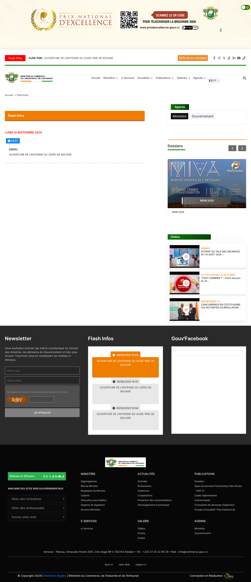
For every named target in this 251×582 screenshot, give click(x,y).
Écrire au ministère (194, 58)
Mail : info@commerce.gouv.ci (189, 551)
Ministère (200, 528)
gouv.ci (109, 564)
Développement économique (153, 504)
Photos (141, 533)
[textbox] (37, 499)
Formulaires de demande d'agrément (214, 504)
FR (214, 80)
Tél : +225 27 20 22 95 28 (152, 551)
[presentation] (232, 148)
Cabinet (85, 495)
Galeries (184, 77)
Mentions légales (55, 575)
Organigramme (89, 481)
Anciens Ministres (90, 509)
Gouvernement (203, 533)
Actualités (145, 77)
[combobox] (37, 499)
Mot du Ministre (89, 486)
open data (124, 564)
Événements (144, 486)
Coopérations (145, 495)
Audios (141, 537)
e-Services (127, 77)
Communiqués (202, 500)
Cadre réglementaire (206, 495)
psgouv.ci (141, 564)
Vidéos (141, 528)
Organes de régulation (93, 504)
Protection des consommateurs (155, 500)
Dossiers (199, 481)
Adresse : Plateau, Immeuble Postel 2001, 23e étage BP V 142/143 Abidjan (88, 551)
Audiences (143, 490)
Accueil (95, 77)
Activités (142, 481)
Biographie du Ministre (93, 490)
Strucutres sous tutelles (93, 500)
